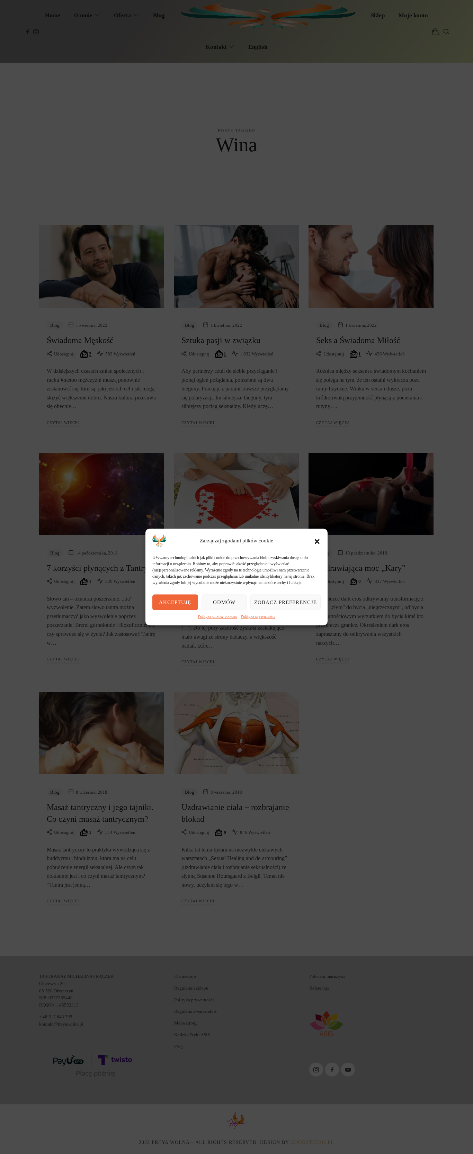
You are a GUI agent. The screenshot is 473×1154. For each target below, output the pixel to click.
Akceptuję (175, 602)
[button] (317, 540)
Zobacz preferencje (285, 602)
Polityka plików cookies (217, 616)
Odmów (224, 602)
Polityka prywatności (258, 616)
